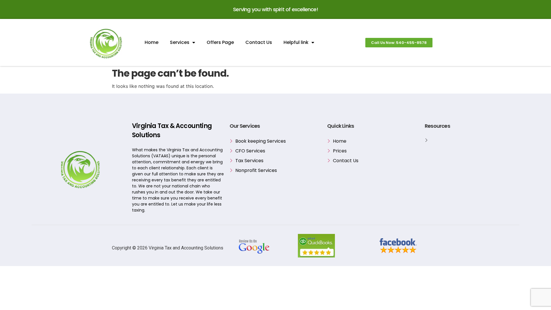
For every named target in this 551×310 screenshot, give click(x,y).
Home (151, 42)
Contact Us (258, 42)
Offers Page (220, 42)
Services (179, 42)
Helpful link (296, 42)
